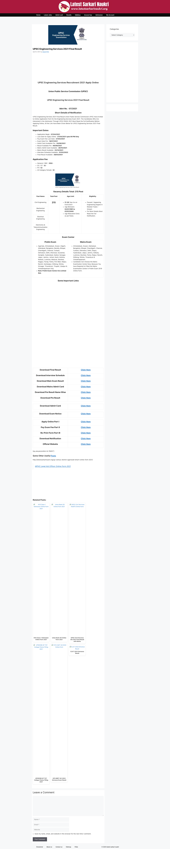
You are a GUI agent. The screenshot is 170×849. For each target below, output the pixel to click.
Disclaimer (39, 847)
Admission (99, 15)
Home (38, 15)
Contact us (59, 847)
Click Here (86, 370)
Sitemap (68, 847)
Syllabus (78, 15)
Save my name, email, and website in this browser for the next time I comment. (63, 834)
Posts (53, 456)
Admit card (59, 15)
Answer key (88, 15)
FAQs (76, 847)
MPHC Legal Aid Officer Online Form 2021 (53, 466)
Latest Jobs (48, 15)
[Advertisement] (68, 68)
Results (68, 15)
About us (49, 847)
